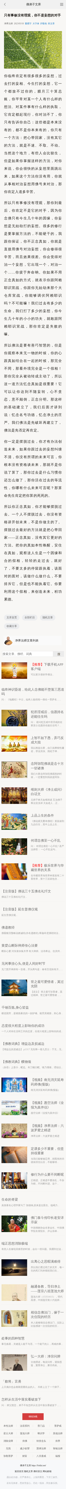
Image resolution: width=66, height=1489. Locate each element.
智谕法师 (58, 1448)
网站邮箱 (47, 1471)
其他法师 (58, 1433)
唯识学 (41, 1433)
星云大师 (8, 1433)
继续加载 (33, 1416)
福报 (57, 1456)
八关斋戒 (41, 1456)
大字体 (36, 23)
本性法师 (8, 1426)
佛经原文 (37, 1471)
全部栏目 (30, 617)
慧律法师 (41, 1448)
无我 (8, 1448)
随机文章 (48, 617)
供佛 (24, 1441)
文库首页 (12, 617)
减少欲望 (25, 1448)
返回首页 (19, 1471)
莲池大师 (25, 1433)
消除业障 (8, 1441)
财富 (24, 1456)
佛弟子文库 (33, 4)
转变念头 (41, 1441)
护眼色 (43, 23)
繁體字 (28, 23)
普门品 (41, 1426)
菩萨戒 (57, 1426)
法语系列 (25, 1426)
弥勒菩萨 (8, 1456)
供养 (57, 1441)
